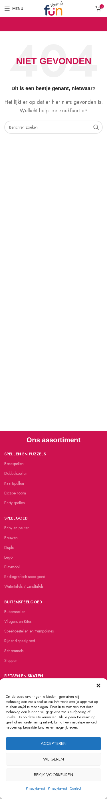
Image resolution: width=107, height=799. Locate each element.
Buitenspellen (14, 612)
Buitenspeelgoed (23, 602)
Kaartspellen (14, 483)
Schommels (13, 651)
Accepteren (53, 743)
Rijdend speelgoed (19, 641)
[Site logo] (53, 8)
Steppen (10, 660)
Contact (75, 788)
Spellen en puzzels (25, 454)
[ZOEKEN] (96, 127)
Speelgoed (16, 518)
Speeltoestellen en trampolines (29, 631)
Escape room (15, 493)
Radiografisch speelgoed (24, 576)
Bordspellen (14, 464)
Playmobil (12, 567)
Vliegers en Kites (17, 621)
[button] (98, 685)
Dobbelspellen (15, 473)
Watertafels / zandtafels (23, 586)
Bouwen (11, 538)
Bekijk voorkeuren (53, 775)
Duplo (9, 547)
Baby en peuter (16, 528)
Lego (8, 557)
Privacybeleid (35, 788)
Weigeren (53, 759)
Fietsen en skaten (23, 676)
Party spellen (14, 503)
